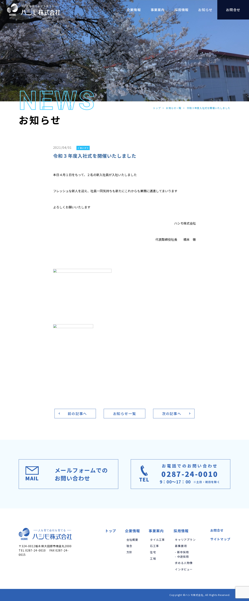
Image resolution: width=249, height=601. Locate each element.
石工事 (154, 546)
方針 (129, 552)
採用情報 (181, 530)
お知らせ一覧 (173, 108)
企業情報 (132, 530)
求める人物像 (184, 563)
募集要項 (181, 546)
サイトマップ (220, 539)
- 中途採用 (182, 557)
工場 (153, 558)
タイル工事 (157, 540)
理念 (129, 546)
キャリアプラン (185, 540)
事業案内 (156, 530)
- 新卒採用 (182, 552)
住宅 (153, 552)
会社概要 (132, 540)
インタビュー (184, 569)
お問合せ (217, 530)
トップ (157, 108)
